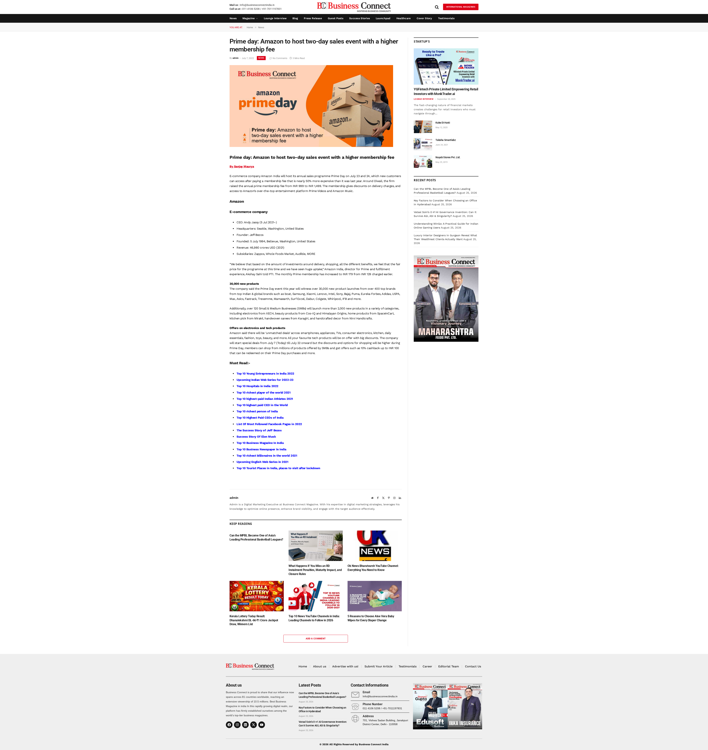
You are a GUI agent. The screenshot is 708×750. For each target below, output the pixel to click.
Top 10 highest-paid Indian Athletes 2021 (265, 399)
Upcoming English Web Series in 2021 (262, 462)
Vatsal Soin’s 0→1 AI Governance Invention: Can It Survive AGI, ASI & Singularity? (323, 723)
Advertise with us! (345, 666)
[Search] (436, 7)
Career (427, 666)
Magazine (248, 18)
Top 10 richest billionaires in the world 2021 (267, 455)
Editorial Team (448, 666)
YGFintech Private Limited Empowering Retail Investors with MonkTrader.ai (446, 91)
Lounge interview (275, 18)
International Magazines (460, 7)
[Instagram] (237, 724)
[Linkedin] (245, 724)
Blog (295, 18)
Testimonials (446, 18)
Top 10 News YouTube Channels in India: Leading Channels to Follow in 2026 (314, 618)
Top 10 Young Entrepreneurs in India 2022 (265, 373)
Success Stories (359, 18)
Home (303, 666)
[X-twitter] (253, 724)
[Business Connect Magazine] (354, 7)
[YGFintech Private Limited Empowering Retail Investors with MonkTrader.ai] (446, 66)
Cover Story (424, 18)
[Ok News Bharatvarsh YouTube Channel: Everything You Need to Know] (375, 546)
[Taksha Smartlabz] (423, 144)
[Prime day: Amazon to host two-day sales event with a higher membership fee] (311, 146)
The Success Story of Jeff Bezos (259, 430)
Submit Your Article (379, 666)
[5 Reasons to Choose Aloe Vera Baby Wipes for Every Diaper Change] (375, 596)
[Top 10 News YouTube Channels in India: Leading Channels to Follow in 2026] (316, 596)
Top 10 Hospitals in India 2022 (257, 386)
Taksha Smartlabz (445, 139)
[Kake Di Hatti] (423, 126)
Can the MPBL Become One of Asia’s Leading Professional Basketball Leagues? (256, 537)
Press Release (313, 18)
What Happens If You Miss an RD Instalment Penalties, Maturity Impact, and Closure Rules (315, 570)
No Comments (280, 58)
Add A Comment (316, 638)
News (233, 18)
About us (319, 666)
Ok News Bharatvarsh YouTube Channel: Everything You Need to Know (373, 568)
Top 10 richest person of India (257, 411)
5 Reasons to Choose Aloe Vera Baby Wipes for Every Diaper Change (371, 618)
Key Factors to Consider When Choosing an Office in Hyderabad (322, 709)
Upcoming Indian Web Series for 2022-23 (265, 380)
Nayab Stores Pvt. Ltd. (447, 157)
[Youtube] (261, 724)
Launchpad (383, 18)
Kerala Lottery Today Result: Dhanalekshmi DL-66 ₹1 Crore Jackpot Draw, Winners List (254, 620)
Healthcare (403, 18)
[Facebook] (229, 724)
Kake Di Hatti (442, 122)
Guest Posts (335, 18)
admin (235, 58)
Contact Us (473, 666)
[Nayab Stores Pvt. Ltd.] (423, 161)
